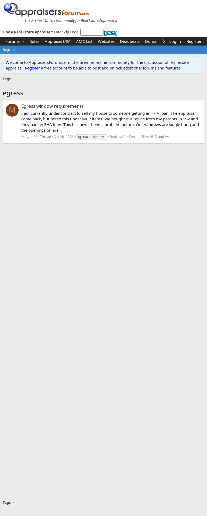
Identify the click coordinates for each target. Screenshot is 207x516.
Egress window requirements (52, 106)
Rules (34, 41)
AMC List (84, 41)
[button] (23, 41)
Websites (106, 41)
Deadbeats (130, 41)
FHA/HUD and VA (155, 136)
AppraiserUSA (58, 41)
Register (9, 49)
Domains (153, 41)
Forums (12, 41)
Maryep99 (29, 136)
